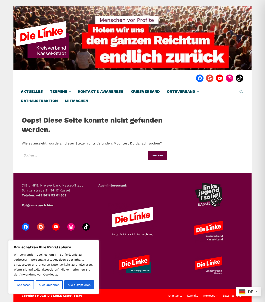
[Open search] (241, 92)
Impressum (210, 295)
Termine (58, 91)
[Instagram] (229, 78)
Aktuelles (32, 91)
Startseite (175, 295)
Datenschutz (232, 295)
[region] (53, 267)
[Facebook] (200, 78)
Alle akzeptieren (79, 284)
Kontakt (192, 295)
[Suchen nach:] (94, 155)
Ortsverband (181, 91)
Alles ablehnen (49, 284)
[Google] (209, 78)
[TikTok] (239, 78)
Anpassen (24, 284)
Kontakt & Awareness (100, 91)
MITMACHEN (76, 101)
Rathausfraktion (39, 101)
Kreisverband (145, 91)
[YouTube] (219, 78)
